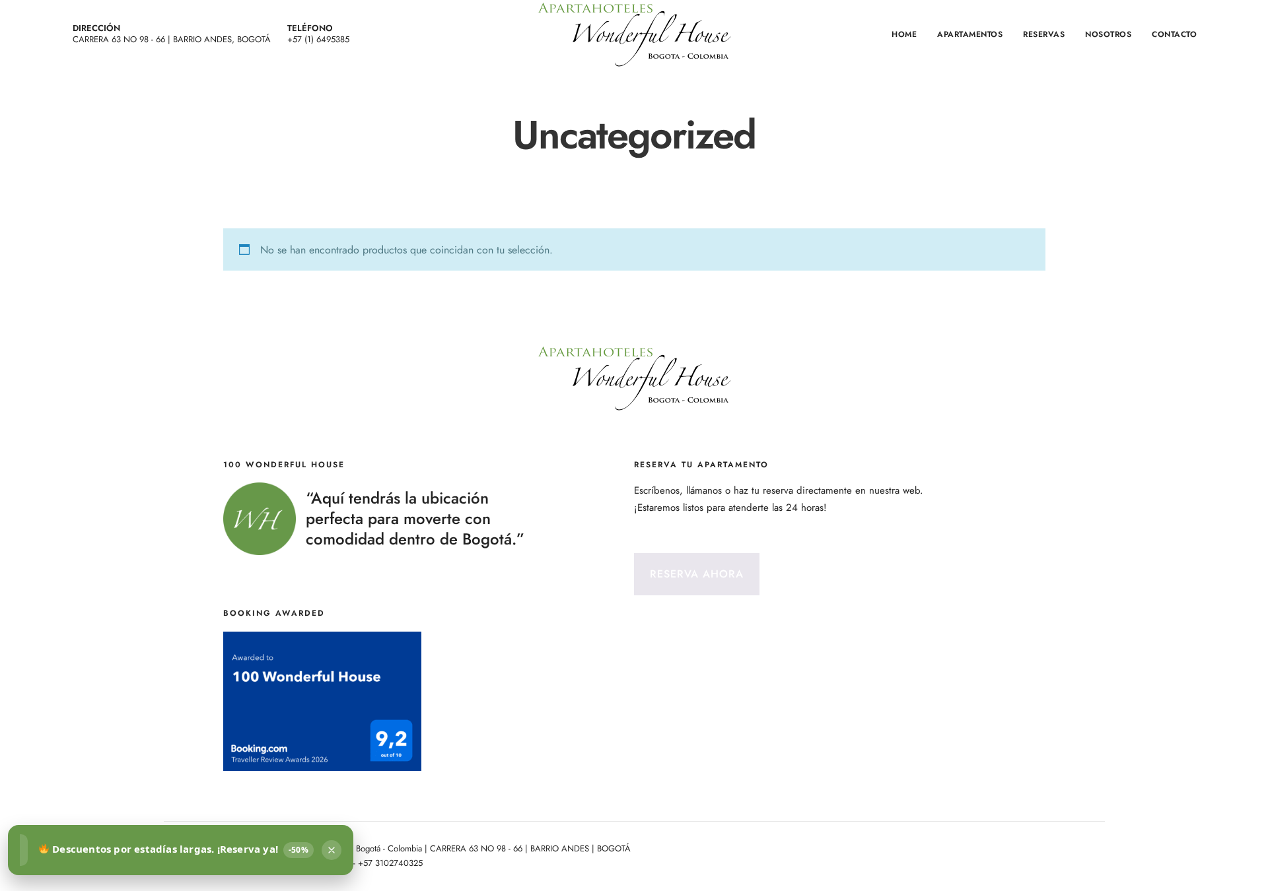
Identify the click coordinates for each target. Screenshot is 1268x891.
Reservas (1044, 34)
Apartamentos (970, 34)
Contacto (1174, 34)
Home (904, 34)
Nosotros (1108, 34)
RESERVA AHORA (697, 573)
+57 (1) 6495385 (318, 39)
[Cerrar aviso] (331, 850)
